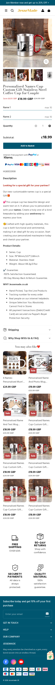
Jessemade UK (14, 680)
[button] (6, 10)
